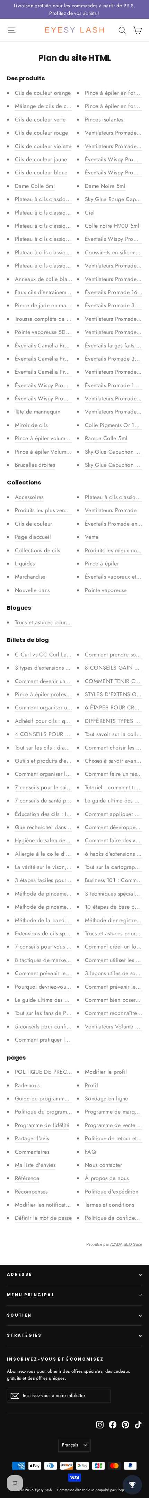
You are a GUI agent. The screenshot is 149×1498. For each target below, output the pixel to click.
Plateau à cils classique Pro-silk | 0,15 (61, 226)
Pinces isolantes (104, 120)
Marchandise (30, 577)
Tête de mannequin (37, 412)
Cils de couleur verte (40, 120)
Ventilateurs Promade (111, 510)
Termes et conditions (109, 1205)
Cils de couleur (33, 524)
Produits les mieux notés (114, 550)
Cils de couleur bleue (41, 172)
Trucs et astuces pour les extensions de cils (67, 622)
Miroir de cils (31, 425)
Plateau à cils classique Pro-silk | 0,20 (61, 199)
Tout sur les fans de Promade (50, 1013)
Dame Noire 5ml (105, 186)
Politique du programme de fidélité (58, 1112)
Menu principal (30, 1295)
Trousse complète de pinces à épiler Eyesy (66, 319)
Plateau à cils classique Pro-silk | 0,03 (61, 266)
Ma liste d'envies (35, 1165)
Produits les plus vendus (44, 510)
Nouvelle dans (32, 590)
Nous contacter (103, 1165)
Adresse (19, 1274)
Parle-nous (27, 1085)
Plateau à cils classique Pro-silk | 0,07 (61, 239)
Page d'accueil (33, 537)
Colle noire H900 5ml (112, 226)
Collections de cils (37, 550)
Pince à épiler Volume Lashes (51, 452)
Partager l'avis (32, 1138)
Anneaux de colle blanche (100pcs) (59, 279)
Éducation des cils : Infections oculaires (63, 814)
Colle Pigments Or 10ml (114, 425)
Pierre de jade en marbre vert (51, 305)
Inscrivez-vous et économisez (55, 1359)
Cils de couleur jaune (41, 159)
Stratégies (24, 1335)
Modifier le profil (106, 1072)
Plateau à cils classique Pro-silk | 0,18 (61, 213)
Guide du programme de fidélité (54, 1098)
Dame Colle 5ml (35, 186)
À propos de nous (107, 1178)
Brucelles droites (35, 465)
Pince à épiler (102, 564)
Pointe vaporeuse (106, 590)
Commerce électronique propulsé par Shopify (92, 1489)
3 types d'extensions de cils (48, 668)
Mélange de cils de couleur (48, 106)
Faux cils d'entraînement (44, 292)
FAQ (90, 1152)
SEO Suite (133, 1244)
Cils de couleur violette (43, 146)
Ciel (90, 213)
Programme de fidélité (42, 1125)
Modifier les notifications (45, 1205)
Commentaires (32, 1152)
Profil (91, 1085)
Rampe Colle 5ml (106, 438)
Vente (92, 537)
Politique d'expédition (112, 1192)
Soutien (19, 1315)
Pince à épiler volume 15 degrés (54, 438)
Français (70, 1445)
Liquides (25, 564)
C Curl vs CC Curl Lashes (46, 655)
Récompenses (31, 1192)
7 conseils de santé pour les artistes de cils (67, 801)
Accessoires (29, 497)
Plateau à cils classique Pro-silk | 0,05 (61, 252)
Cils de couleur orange (43, 93)
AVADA (116, 1244)
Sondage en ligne (106, 1098)
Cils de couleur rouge (41, 133)
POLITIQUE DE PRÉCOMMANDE (55, 1072)
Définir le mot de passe (43, 1218)
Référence (27, 1178)
